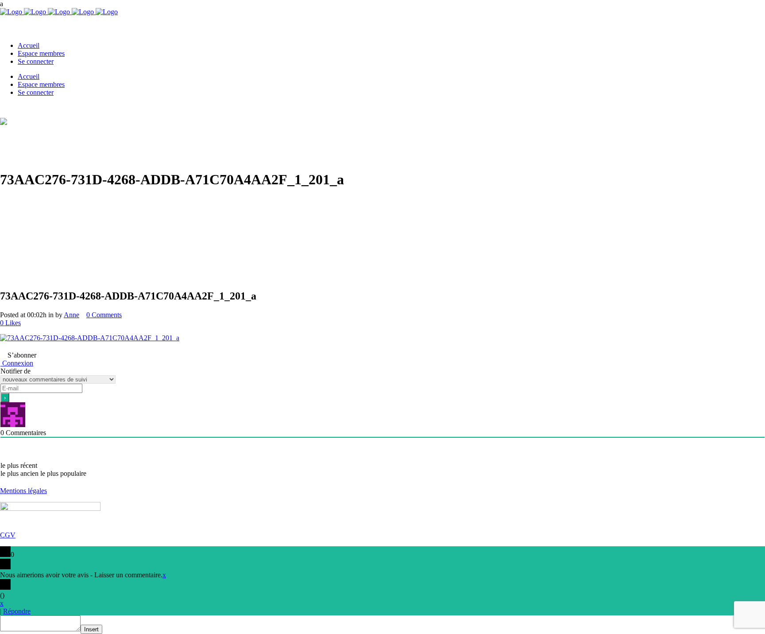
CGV (7, 535)
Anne (71, 315)
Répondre (17, 611)
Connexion (16, 363)
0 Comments (104, 315)
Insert (91, 629)
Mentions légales (23, 490)
